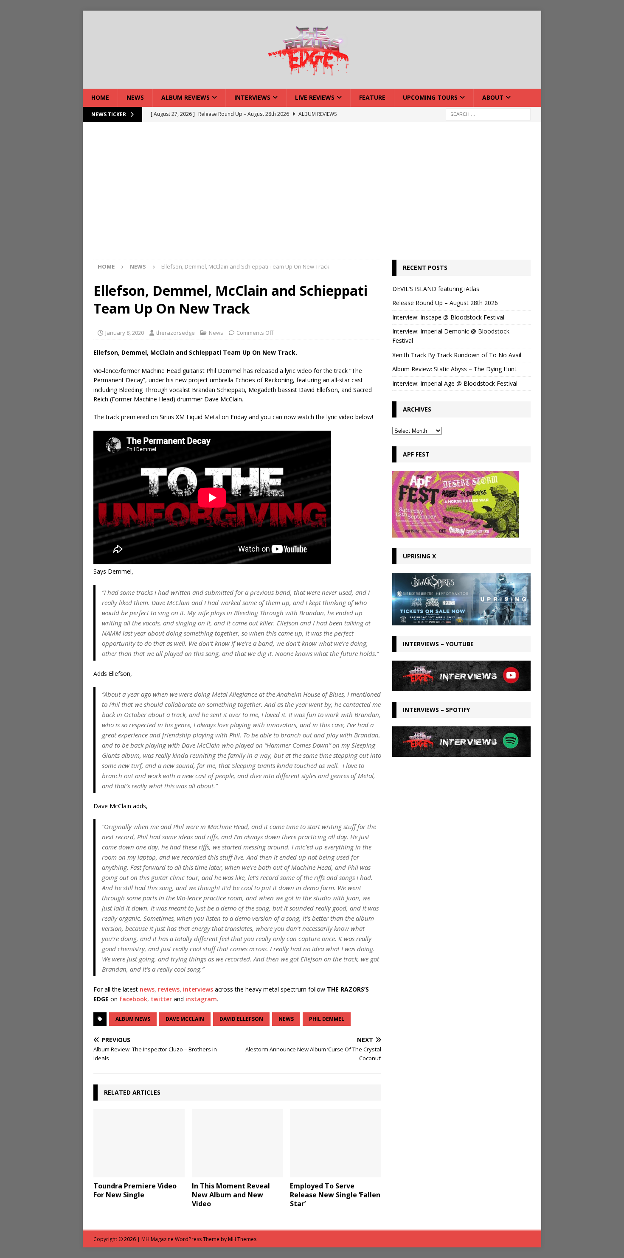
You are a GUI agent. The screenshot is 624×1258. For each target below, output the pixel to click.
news (147, 989)
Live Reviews (314, 97)
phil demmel (326, 1019)
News (135, 97)
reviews (169, 989)
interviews (198, 989)
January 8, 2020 (124, 332)
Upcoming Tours (430, 97)
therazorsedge (175, 332)
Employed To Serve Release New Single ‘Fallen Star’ (335, 1194)
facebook (133, 999)
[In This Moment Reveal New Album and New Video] (237, 1143)
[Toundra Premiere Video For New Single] (139, 1143)
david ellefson (241, 1019)
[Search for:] (488, 113)
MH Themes (242, 1239)
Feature (372, 97)
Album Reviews (185, 97)
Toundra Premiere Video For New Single (135, 1190)
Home (100, 97)
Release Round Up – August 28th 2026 (445, 303)
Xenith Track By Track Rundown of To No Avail (456, 355)
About (492, 97)
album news (132, 1019)
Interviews (252, 97)
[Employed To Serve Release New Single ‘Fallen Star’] (335, 1143)
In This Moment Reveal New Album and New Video (231, 1194)
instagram (201, 999)
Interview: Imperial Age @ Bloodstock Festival (454, 383)
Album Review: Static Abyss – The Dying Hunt (454, 369)
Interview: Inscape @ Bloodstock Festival (448, 317)
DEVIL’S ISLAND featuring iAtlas (435, 289)
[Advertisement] (312, 196)
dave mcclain (185, 1019)
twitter (161, 999)
